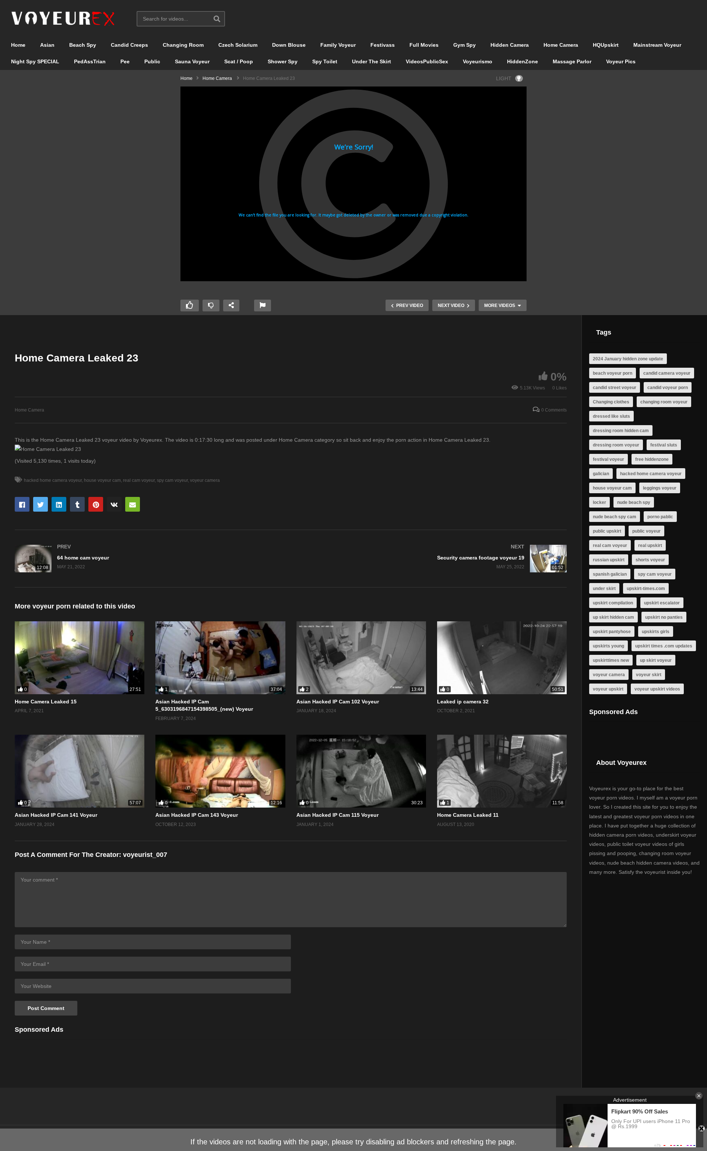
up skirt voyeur (656, 660)
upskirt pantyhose (612, 631)
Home (18, 45)
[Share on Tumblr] (77, 504)
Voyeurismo (477, 61)
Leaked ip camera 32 (463, 702)
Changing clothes (611, 402)
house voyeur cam (102, 480)
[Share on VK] (114, 504)
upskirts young (608, 646)
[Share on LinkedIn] (59, 504)
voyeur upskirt (608, 689)
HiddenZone (522, 61)
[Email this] (132, 504)
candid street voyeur (614, 387)
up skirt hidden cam (613, 617)
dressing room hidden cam (621, 430)
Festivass (382, 45)
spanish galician (610, 574)
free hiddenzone (652, 459)
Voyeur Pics (621, 61)
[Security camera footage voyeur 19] (432, 558)
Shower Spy (283, 61)
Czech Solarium (237, 45)
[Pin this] (95, 504)
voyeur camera (205, 480)
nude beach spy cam (614, 516)
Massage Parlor (572, 61)
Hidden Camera (509, 45)
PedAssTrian (90, 61)
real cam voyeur (139, 480)
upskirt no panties (664, 617)
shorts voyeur (650, 559)
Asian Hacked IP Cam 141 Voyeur (56, 815)
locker (599, 502)
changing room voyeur (663, 402)
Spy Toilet (324, 61)
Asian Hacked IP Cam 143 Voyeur (196, 815)
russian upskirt (609, 559)
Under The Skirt (371, 61)
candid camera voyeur (666, 373)
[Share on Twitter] (40, 504)
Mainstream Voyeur (657, 45)
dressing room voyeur (616, 445)
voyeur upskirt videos (657, 689)
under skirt (604, 588)
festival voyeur (608, 459)
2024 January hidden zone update (628, 358)
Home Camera (561, 45)
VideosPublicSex (427, 61)
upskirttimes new (611, 660)
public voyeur (646, 531)
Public (152, 61)
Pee (125, 61)
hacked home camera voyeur (53, 480)
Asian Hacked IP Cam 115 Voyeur (337, 815)
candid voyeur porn (667, 387)
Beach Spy (82, 45)
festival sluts (663, 445)
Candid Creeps (129, 45)
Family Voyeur (338, 45)
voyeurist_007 (145, 854)
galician (601, 473)
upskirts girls (655, 631)
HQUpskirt (606, 45)
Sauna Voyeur (192, 61)
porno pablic (660, 516)
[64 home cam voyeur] (149, 558)
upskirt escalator (662, 602)
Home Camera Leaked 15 (46, 702)
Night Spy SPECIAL (35, 61)
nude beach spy (633, 502)
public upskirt (607, 531)
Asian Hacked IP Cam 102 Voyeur (337, 702)
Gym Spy (464, 45)
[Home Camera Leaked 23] (79, 657)
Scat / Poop (238, 61)
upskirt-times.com (646, 588)
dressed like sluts (611, 416)
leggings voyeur (659, 488)
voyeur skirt (648, 674)
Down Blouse (289, 45)
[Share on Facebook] (22, 504)
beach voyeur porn (612, 373)
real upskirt (650, 545)
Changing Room (183, 45)
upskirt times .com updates (663, 646)
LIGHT (503, 78)
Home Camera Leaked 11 (468, 815)
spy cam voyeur (172, 480)
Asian (47, 45)
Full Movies (424, 45)
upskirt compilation (613, 602)
